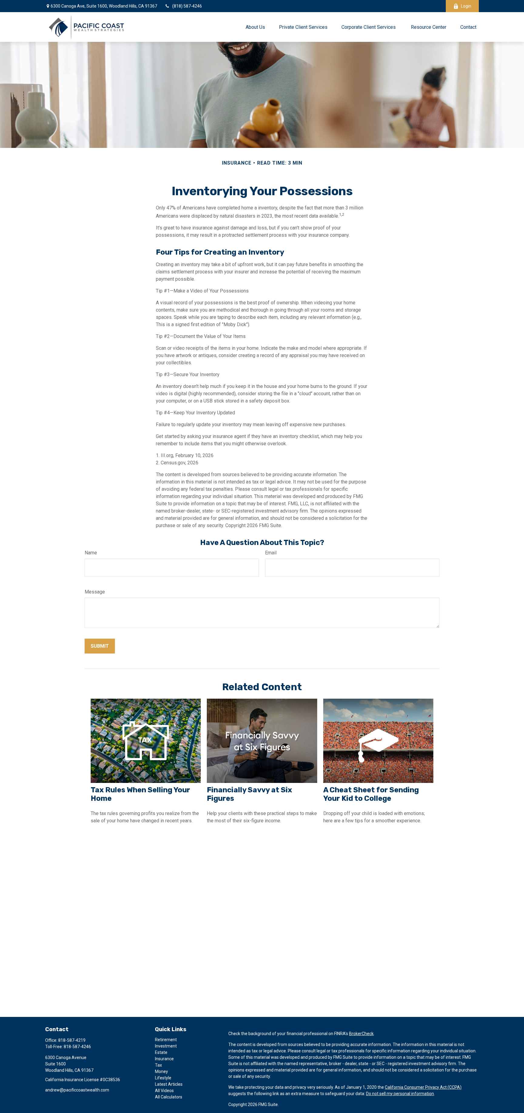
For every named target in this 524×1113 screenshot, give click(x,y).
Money (161, 1071)
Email (271, 553)
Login (466, 6)
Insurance (164, 1058)
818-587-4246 (77, 1046)
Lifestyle (163, 1077)
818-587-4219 (72, 1040)
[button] (255, 27)
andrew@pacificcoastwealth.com (77, 1090)
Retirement (166, 1039)
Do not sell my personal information (400, 1093)
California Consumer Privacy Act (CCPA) (423, 1087)
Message (95, 592)
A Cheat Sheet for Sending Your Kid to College (371, 794)
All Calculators (168, 1097)
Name (91, 553)
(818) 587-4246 (187, 6)
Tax (158, 1065)
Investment (166, 1046)
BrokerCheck (361, 1033)
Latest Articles (169, 1084)
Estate (161, 1052)
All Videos (164, 1090)
